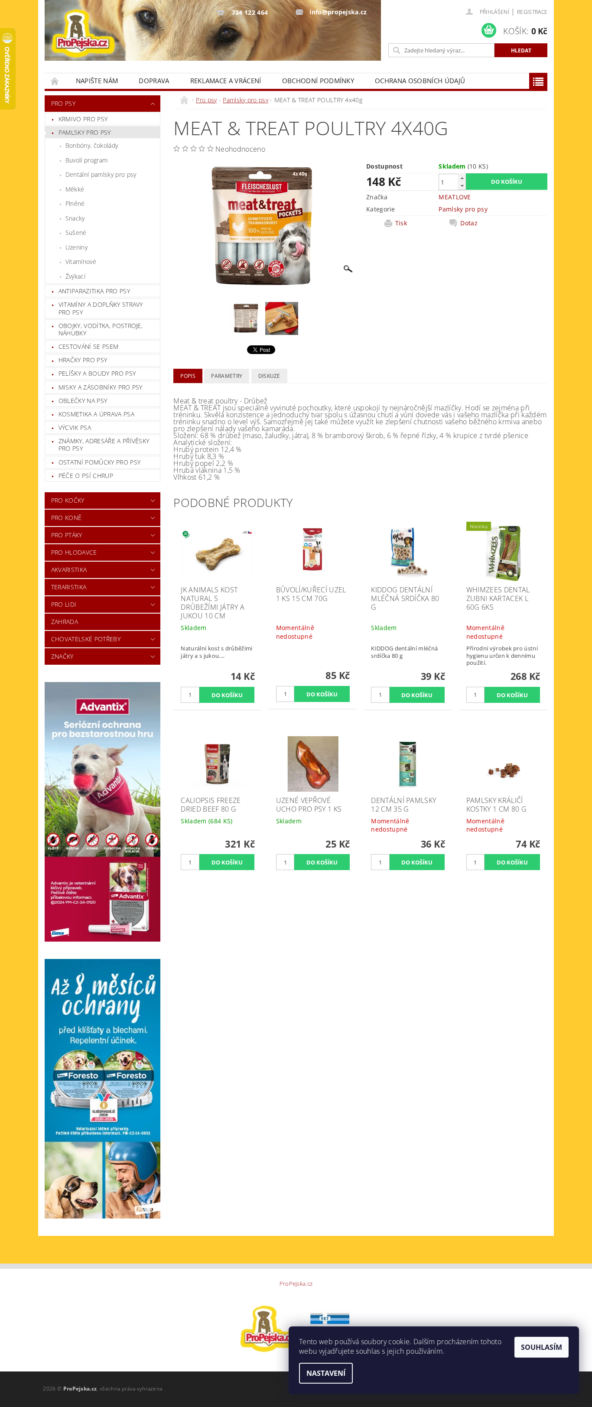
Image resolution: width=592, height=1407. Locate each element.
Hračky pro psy (83, 360)
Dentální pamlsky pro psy (101, 174)
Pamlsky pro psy (85, 132)
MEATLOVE (455, 197)
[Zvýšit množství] (462, 178)
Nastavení (325, 1373)
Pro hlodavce (74, 552)
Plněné (75, 203)
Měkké (75, 189)
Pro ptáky (66, 535)
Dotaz (469, 223)
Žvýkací (75, 276)
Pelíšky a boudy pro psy (97, 373)
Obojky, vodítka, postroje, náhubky (101, 330)
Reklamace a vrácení (225, 80)
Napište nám (97, 80)
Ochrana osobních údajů (420, 80)
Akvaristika (69, 569)
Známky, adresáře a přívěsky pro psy (104, 445)
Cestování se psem (88, 346)
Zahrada (64, 621)
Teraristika (69, 587)
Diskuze (269, 376)
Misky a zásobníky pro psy (101, 387)
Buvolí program (86, 160)
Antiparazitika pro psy (94, 291)
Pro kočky (68, 500)
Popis (187, 376)
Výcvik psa (75, 427)
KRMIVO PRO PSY (83, 119)
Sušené (76, 232)
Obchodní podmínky (318, 80)
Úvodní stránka (55, 80)
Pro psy (63, 103)
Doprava (154, 80)
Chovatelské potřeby (85, 639)
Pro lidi (64, 604)
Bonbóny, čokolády (91, 145)
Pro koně (66, 517)
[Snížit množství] (462, 186)
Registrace (532, 12)
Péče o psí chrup (86, 475)
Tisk (401, 223)
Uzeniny (76, 247)
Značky (62, 656)
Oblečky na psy (83, 400)
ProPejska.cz (296, 1284)
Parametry (226, 376)
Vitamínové (80, 261)
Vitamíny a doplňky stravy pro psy (101, 308)
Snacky (75, 218)
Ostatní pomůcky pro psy (99, 462)
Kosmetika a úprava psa (96, 414)
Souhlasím (541, 1347)
